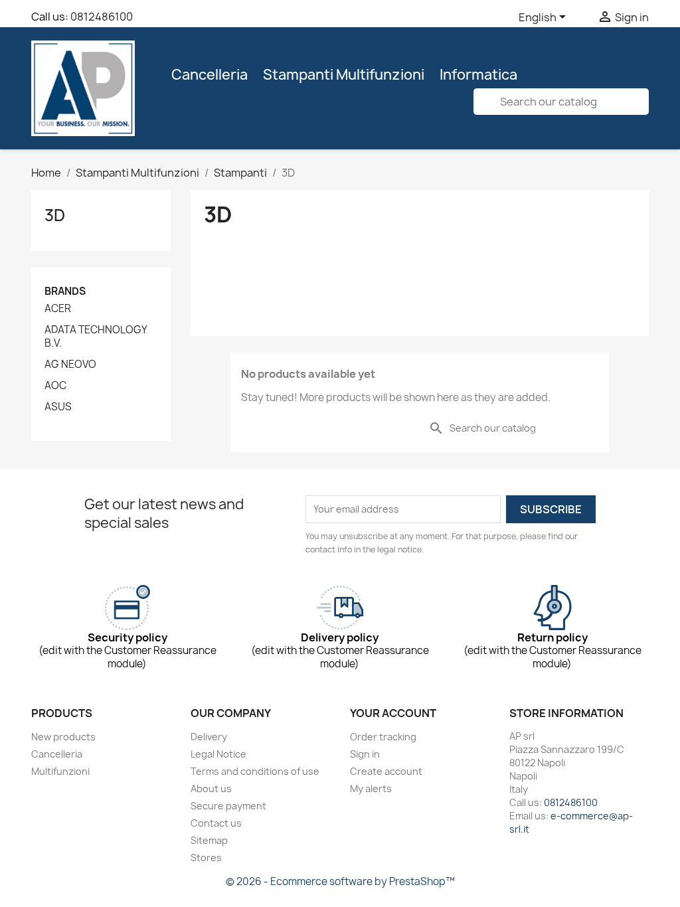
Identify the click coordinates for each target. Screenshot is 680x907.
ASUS (58, 407)
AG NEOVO (70, 364)
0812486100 (101, 16)
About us (211, 788)
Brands (65, 291)
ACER (57, 308)
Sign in (365, 754)
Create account (386, 771)
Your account (393, 713)
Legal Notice (218, 754)
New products (63, 736)
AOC (55, 385)
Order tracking (383, 736)
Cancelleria (209, 74)
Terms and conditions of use (255, 771)
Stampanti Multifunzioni (343, 74)
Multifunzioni (60, 771)
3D (54, 215)
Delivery (209, 736)
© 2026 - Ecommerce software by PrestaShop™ (340, 881)
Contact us (216, 823)
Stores (206, 857)
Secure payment (228, 805)
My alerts (371, 788)
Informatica (478, 74)
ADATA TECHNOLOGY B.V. (95, 336)
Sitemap (209, 840)
